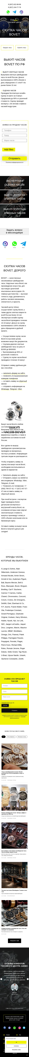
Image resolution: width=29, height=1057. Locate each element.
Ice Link (20, 621)
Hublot (3, 621)
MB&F (10, 631)
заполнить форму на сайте (14, 373)
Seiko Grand (12, 652)
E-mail (11, 483)
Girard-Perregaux (8, 614)
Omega (4, 635)
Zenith (21, 659)
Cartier (19, 593)
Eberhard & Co (18, 603)
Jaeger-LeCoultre (12, 624)
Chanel (4, 596)
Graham (11, 617)
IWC (3, 624)
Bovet (17, 586)
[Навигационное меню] (26, 26)
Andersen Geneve (17, 572)
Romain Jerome (13, 648)
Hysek (9, 621)
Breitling (4, 589)
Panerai (15, 635)
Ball (2, 583)
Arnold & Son (6, 579)
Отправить (14, 158)
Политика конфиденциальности (14, 162)
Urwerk (22, 655)
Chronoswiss (13, 596)
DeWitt (4, 603)
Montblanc (18, 631)
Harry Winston (21, 617)
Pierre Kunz (5, 645)
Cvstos (10, 600)
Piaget (19, 641)
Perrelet (13, 641)
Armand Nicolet (7, 576)
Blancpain (10, 586)
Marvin (16, 628)
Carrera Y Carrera (8, 593)
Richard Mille (16, 645)
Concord (22, 596)
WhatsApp (18, 481)
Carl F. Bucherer (15, 589)
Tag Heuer (23, 652)
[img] (14, 244)
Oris (9, 635)
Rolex (3, 648)
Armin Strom (19, 576)
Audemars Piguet (19, 579)
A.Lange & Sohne (8, 569)
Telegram (13, 389)
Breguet (24, 586)
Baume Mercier (11, 583)
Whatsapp (5, 389)
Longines (9, 628)
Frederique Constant (13, 610)
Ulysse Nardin (13, 655)
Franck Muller (16, 607)
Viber (20, 389)
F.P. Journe (5, 607)
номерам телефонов (9, 378)
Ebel (9, 603)
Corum (3, 600)
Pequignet (5, 641)
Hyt (14, 621)
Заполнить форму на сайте (14, 475)
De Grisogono (19, 600)
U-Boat (4, 655)
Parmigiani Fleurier (15, 638)
